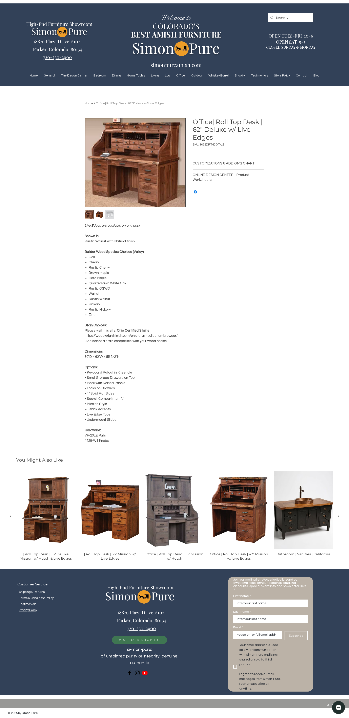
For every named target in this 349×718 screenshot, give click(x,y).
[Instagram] (137, 673)
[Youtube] (145, 673)
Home (89, 103)
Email (238, 627)
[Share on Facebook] (195, 191)
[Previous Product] (10, 515)
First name (242, 596)
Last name (242, 611)
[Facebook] (129, 673)
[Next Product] (338, 515)
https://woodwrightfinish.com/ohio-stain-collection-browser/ (131, 336)
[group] (174, 516)
